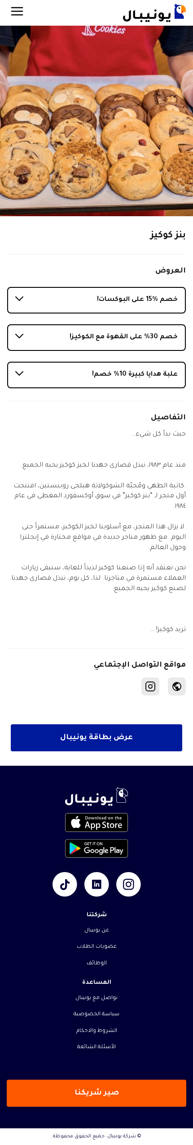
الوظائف (97, 964)
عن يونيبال (96, 931)
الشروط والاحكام (96, 1031)
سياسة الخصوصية (96, 1015)
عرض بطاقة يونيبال (96, 738)
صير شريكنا (97, 1093)
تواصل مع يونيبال (96, 998)
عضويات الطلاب (97, 947)
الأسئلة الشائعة (96, 1047)
